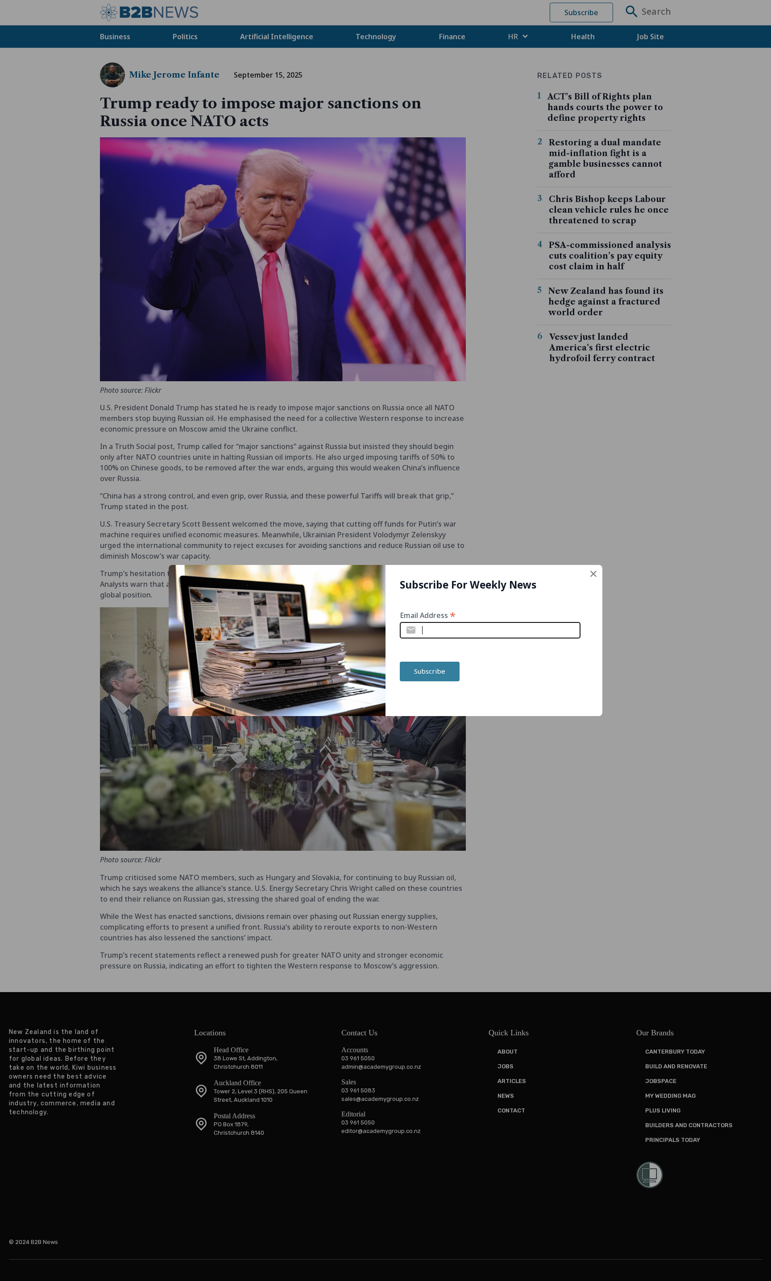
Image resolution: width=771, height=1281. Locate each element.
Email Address (428, 615)
